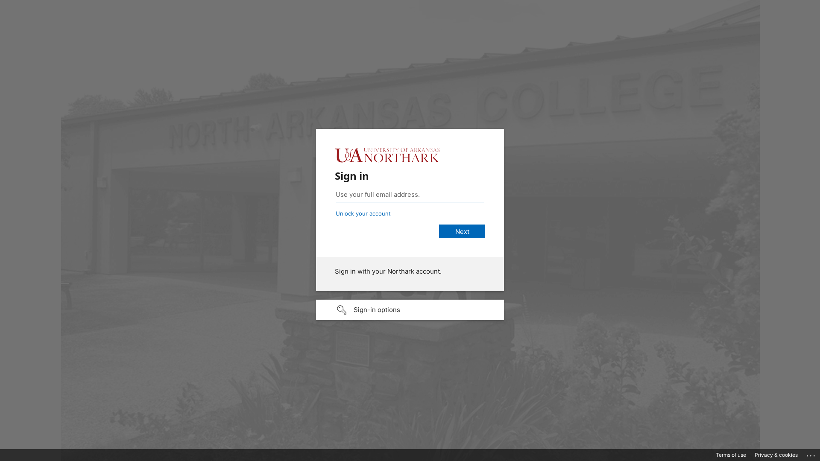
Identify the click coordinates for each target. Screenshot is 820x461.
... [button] (811, 453)
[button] (410, 310)
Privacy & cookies (776, 455)
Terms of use (731, 455)
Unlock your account (363, 213)
